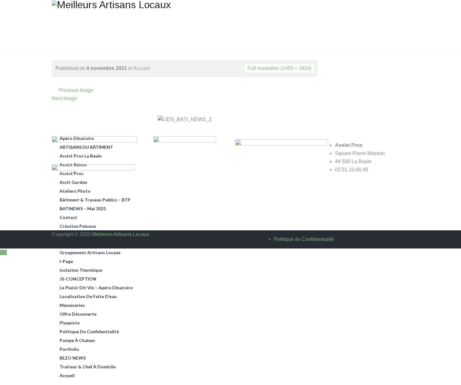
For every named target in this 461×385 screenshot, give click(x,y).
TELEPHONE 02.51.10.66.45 (351, 12)
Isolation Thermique (81, 270)
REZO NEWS (73, 358)
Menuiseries (72, 305)
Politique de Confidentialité (89, 331)
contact (68, 217)
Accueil (67, 375)
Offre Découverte (78, 314)
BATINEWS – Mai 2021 (83, 208)
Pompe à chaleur (77, 340)
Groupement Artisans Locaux (90, 252)
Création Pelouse (78, 226)
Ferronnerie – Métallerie (85, 243)
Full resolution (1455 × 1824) (279, 68)
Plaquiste (70, 322)
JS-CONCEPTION (78, 278)
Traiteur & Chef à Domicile (88, 366)
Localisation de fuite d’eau (88, 296)
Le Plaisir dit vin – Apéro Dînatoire (96, 287)
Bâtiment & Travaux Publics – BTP (95, 199)
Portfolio (69, 349)
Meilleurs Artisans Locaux (120, 234)
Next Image (64, 98)
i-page (66, 261)
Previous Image (76, 90)
